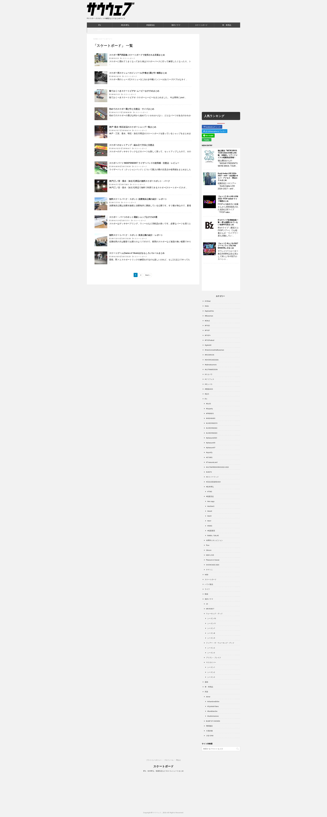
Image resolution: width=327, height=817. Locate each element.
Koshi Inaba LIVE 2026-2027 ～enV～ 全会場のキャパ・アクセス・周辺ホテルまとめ (228, 176)
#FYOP (207, 330)
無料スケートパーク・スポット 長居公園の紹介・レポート (136, 235)
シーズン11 (211, 623)
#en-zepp (210, 501)
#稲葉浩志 (150, 25)
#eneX (209, 511)
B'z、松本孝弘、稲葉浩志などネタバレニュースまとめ (163, 771)
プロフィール (168, 760)
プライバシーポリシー (154, 760)
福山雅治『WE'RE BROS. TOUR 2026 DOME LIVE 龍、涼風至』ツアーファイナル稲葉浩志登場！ (227, 154)
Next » (147, 275)
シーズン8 (211, 633)
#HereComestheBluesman (214, 350)
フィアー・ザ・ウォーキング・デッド (220, 643)
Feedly (206, 140)
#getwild (208, 345)
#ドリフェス (209, 379)
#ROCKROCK (209, 355)
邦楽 (206, 692)
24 (207, 604)
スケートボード (201, 25)
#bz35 (208, 404)
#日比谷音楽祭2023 (213, 482)
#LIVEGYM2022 (211, 428)
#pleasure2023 (211, 438)
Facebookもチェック (213, 127)
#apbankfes (209, 311)
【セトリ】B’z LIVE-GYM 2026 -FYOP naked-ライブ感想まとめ (228, 198)
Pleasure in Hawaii (212, 560)
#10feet (208, 301)
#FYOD (207, 326)
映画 (206, 594)
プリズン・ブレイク (213, 658)
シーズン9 (211, 638)
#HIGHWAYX (210, 418)
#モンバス (208, 384)
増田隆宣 (209, 726)
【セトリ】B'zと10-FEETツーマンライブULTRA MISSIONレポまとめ (228, 245)
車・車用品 (226, 25)
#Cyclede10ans (213, 706)
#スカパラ (208, 374)
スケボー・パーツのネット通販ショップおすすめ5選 (133, 217)
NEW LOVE (210, 555)
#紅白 (207, 394)
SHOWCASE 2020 (212, 565)
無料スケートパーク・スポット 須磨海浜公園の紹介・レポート (138, 199)
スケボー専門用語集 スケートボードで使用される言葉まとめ (137, 55)
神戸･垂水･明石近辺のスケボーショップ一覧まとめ (132, 127)
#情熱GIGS (209, 389)
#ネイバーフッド (212, 477)
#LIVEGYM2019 (211, 423)
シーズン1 (211, 667)
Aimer (99, 30)
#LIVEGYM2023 (211, 433)
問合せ (178, 760)
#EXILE (207, 321)
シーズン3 (211, 653)
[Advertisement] (221, 72)
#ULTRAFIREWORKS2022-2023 (217, 467)
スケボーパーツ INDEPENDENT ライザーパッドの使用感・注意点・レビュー (144, 163)
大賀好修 (209, 731)
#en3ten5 (210, 506)
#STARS (209, 457)
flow (207, 545)
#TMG (209, 492)
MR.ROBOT (210, 609)
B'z (99, 25)
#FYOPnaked (209, 340)
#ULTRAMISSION (211, 369)
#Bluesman (209, 316)
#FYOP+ (208, 335)
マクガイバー (211, 662)
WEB (206, 575)
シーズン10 (211, 618)
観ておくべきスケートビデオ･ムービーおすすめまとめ (134, 91)
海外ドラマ (175, 25)
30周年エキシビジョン (214, 540)
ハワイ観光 (209, 584)
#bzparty (209, 409)
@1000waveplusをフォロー (215, 131)
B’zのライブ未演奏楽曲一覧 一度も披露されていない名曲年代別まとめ (228, 222)
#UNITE (209, 472)
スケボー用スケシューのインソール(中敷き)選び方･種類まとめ (138, 73)
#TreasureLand (211, 462)
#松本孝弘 (125, 25)
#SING (209, 526)
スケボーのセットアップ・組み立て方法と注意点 (131, 145)
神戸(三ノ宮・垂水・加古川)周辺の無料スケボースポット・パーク (139, 181)
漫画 (206, 682)
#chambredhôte (213, 701)
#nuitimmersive (213, 716)
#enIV (209, 516)
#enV (209, 521)
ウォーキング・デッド (214, 614)
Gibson (208, 550)
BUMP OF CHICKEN (213, 721)
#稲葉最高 (211, 531)
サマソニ (209, 570)
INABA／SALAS (213, 535)
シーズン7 (211, 628)
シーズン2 (211, 648)
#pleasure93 (210, 443)
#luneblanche (212, 711)
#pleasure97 (210, 448)
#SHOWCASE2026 (211, 360)
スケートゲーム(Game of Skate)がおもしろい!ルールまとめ (137, 253)
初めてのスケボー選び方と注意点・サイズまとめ (131, 109)
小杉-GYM (209, 736)
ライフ (207, 589)
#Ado (207, 306)
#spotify (209, 452)
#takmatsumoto (211, 365)
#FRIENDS (210, 413)
